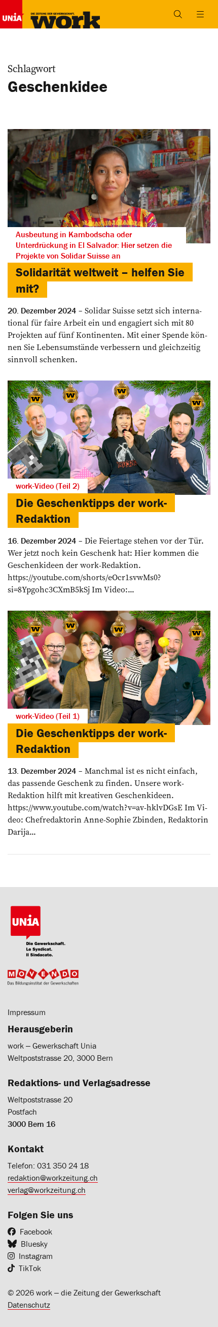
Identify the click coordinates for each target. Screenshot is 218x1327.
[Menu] (200, 14)
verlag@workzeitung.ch (47, 1190)
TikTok (30, 1268)
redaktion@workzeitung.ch (53, 1178)
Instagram (36, 1256)
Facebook (36, 1231)
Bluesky (34, 1244)
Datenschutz (29, 1305)
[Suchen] (178, 14)
